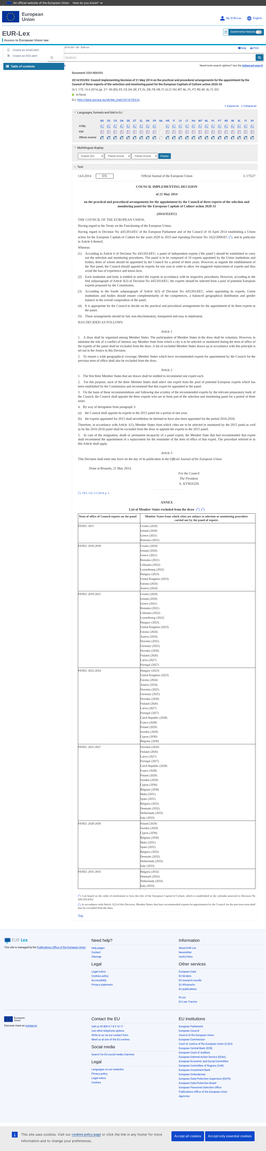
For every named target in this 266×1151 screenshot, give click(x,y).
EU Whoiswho (187, 984)
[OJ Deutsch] (128, 137)
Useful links (186, 956)
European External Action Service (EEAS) (202, 1056)
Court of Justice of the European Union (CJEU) (206, 1043)
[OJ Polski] (213, 137)
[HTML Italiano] (174, 126)
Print (256, 48)
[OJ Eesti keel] (135, 137)
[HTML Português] (220, 126)
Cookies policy (99, 975)
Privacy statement (102, 984)
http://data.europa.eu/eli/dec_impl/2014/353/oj (108, 99)
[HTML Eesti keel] (135, 126)
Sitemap (96, 956)
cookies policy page (86, 1134)
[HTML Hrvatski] (167, 126)
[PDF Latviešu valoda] (180, 131)
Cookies (96, 1082)
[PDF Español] (109, 131)
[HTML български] (102, 126)
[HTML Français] (154, 126)
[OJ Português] (220, 137)
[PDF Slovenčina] (232, 131)
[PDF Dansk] (121, 131)
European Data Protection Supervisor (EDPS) (205, 1078)
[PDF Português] (220, 131)
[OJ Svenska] (252, 137)
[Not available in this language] (161, 126)
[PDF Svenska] (252, 131)
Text (80, 167)
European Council (189, 1030)
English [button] (257, 18)
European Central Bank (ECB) (196, 1048)
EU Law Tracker (188, 1001)
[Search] (259, 57)
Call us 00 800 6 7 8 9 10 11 (107, 1026)
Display (164, 156)
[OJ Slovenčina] (232, 137)
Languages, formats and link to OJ (99, 112)
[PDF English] (148, 131)
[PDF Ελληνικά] (141, 131)
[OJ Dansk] (121, 137)
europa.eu (31, 1025)
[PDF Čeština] (115, 131)
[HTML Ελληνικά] (141, 126)
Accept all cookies (187, 1136)
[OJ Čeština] (115, 137)
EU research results (190, 980)
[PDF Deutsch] (128, 131)
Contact (96, 952)
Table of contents (22, 66)
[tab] (164, 112)
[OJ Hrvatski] (167, 137)
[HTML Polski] (213, 126)
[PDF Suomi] (246, 131)
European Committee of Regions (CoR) (201, 1065)
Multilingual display (90, 147)
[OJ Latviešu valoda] (180, 137)
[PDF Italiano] (174, 131)
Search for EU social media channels (112, 1054)
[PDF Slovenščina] (239, 131)
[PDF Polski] (213, 131)
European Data (187, 971)
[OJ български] (102, 137)
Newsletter (185, 952)
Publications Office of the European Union (61, 947)
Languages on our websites (107, 1069)
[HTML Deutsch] (128, 126)
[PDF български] (102, 131)
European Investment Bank (194, 1070)
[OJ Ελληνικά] (141, 137)
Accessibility (98, 980)
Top (80, 916)
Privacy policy (99, 1073)
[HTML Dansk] (121, 126)
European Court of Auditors (194, 1052)
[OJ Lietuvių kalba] (187, 137)
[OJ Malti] (200, 137)
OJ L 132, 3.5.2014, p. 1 (96, 493)
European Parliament (191, 1026)
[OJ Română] (226, 137)
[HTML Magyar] (193, 126)
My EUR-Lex (233, 18)
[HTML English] (148, 126)
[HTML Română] (226, 126)
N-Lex (182, 997)
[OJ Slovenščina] (239, 137)
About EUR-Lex (187, 947)
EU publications (188, 989)
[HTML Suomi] (246, 126)
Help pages (98, 947)
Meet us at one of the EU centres (110, 1039)
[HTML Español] (109, 126)
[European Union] (14, 1019)
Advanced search (252, 65)
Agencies (184, 1096)
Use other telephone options (107, 1030)
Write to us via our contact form (109, 1035)
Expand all (233, 106)
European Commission (192, 1039)
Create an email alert (26, 50)
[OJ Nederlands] (206, 137)
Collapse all (249, 106)
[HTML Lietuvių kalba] (187, 126)
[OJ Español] (109, 137)
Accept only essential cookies (230, 1136)
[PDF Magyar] (193, 131)
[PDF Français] (154, 131)
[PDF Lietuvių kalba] (187, 131)
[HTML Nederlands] (206, 126)
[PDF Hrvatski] (167, 131)
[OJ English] (148, 137)
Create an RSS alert (25, 55)
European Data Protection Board (197, 1083)
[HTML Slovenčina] (232, 126)
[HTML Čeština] (115, 126)
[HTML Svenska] (252, 126)
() (230, 237)
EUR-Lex (16, 33)
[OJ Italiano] (174, 137)
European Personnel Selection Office (200, 1087)
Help (243, 48)
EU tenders (185, 975)
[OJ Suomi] (246, 137)
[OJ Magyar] (193, 137)
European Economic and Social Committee (203, 1061)
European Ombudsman (192, 1074)
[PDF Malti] (200, 131)
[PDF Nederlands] (206, 131)
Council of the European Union (196, 1035)
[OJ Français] (154, 137)
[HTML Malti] (200, 126)
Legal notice (98, 971)
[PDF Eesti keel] (135, 131)
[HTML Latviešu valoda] (180, 126)
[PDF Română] (226, 131)
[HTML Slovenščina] (239, 126)
